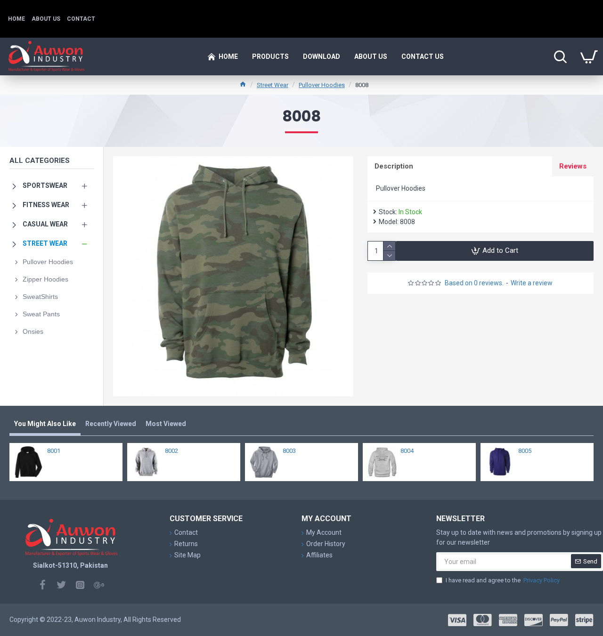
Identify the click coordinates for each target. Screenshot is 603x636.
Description (394, 166)
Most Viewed (166, 423)
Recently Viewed (110, 423)
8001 (53, 450)
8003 (289, 450)
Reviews (573, 166)
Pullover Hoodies (322, 85)
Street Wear (272, 85)
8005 (524, 450)
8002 (171, 450)
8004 (407, 450)
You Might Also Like (45, 423)
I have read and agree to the (503, 580)
